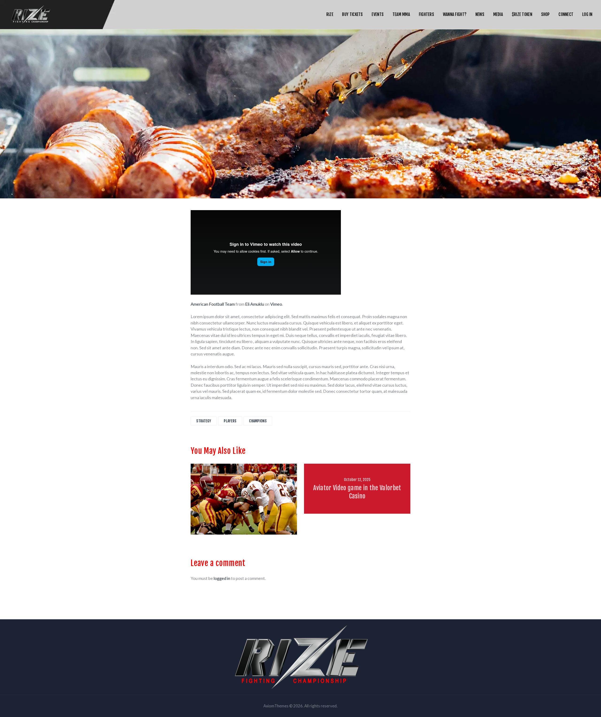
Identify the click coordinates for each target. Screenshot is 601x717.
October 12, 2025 (357, 479)
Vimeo (276, 304)
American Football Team (213, 304)
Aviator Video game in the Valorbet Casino (357, 492)
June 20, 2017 (243, 479)
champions (258, 421)
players (230, 421)
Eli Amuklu (254, 304)
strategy (203, 421)
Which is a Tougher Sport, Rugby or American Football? (243, 492)
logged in (222, 578)
